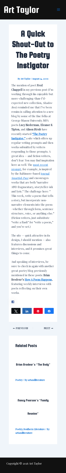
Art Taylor (21, 9)
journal (45, 173)
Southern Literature (34, 429)
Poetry (19, 379)
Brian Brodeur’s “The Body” (33, 364)
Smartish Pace (19, 178)
